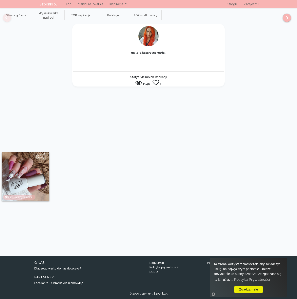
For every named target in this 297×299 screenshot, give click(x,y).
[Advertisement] (148, 122)
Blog (68, 4)
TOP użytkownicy (145, 15)
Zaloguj (232, 4)
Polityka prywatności (164, 267)
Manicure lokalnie (90, 4)
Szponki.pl (48, 4)
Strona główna (16, 15)
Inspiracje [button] (116, 4)
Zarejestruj (251, 4)
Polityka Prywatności (252, 279)
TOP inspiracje (81, 15)
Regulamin (157, 262)
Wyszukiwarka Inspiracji (48, 15)
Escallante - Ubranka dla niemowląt (58, 283)
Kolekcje (113, 15)
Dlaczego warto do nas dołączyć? (57, 268)
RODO (154, 272)
